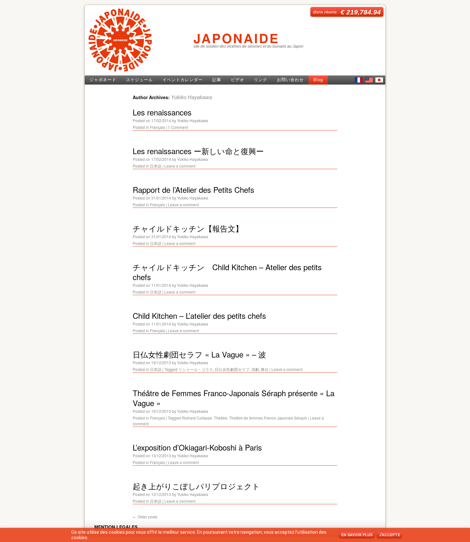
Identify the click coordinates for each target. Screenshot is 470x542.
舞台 (265, 369)
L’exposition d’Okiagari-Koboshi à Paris (197, 447)
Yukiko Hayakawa (191, 97)
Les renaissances (162, 112)
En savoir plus (356, 535)
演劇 (255, 369)
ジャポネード (103, 79)
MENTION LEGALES (115, 527)
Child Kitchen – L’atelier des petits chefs (199, 315)
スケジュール (139, 79)
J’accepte (389, 535)
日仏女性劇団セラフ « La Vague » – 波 (199, 354)
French (359, 80)
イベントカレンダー (182, 79)
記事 (216, 79)
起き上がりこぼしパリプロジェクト (196, 485)
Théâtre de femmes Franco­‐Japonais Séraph (268, 417)
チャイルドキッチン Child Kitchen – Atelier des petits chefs (227, 271)
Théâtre (220, 417)
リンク (260, 79)
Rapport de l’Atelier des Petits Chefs (193, 189)
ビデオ (237, 79)
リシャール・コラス (195, 369)
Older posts (145, 516)
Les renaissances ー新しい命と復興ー (198, 150)
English (369, 80)
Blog (318, 79)
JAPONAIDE (236, 38)
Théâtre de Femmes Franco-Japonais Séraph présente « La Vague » (233, 397)
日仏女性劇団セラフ (232, 369)
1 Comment (178, 127)
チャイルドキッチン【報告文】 (188, 228)
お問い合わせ (290, 79)
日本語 (379, 80)
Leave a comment (179, 166)
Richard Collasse (197, 417)
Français (157, 127)
